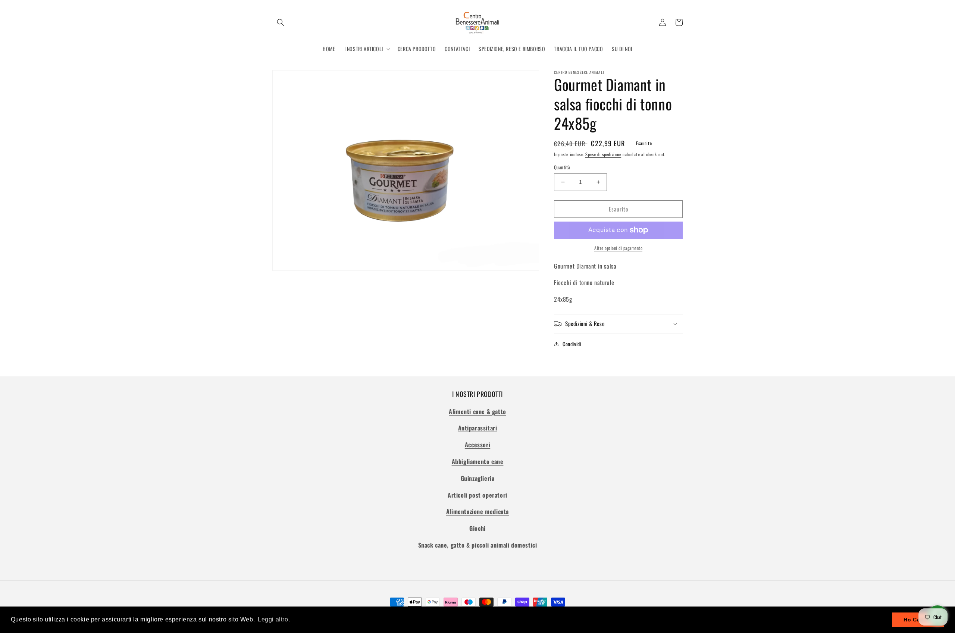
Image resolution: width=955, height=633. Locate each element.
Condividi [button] (572, 344)
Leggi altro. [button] (274, 619)
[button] (280, 22)
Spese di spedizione (603, 154)
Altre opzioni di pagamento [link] (618, 248)
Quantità (562, 167)
